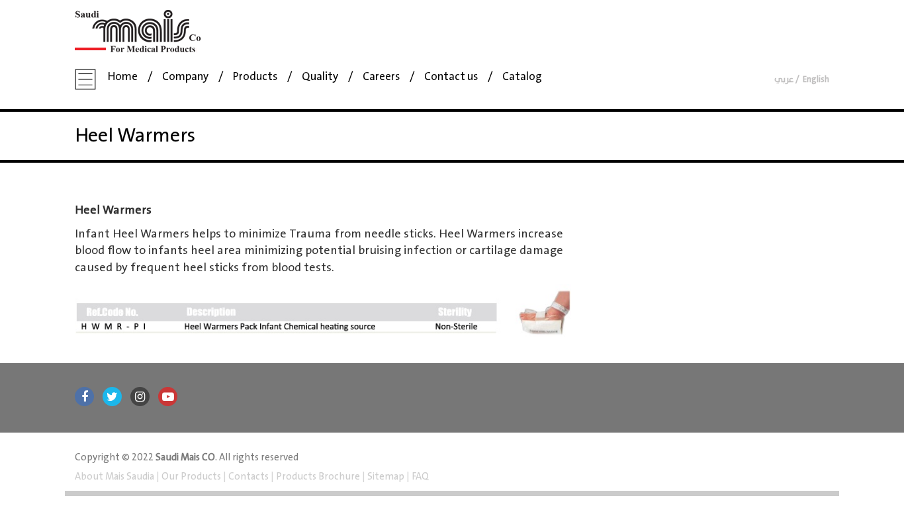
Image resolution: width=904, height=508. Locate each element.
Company (185, 77)
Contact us (451, 77)
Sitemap (385, 477)
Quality (320, 77)
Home (123, 77)
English (816, 80)
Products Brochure (317, 477)
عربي (783, 80)
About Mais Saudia (115, 477)
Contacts (248, 477)
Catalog (522, 77)
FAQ (419, 477)
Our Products (191, 477)
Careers (381, 77)
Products (255, 77)
